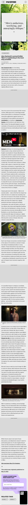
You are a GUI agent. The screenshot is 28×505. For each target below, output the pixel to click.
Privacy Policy (13, 488)
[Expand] (21, 492)
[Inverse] (11, 2)
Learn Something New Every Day (10, 476)
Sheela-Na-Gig (5, 338)
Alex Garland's (6, 67)
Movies (4, 499)
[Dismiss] (26, 492)
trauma (3, 122)
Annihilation (4, 120)
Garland (3, 149)
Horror (12, 499)
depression (19, 120)
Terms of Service (6, 488)
